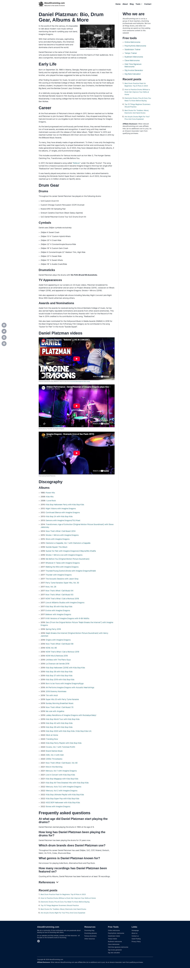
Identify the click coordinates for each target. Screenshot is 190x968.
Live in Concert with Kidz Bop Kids (60, 775)
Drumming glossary (90, 933)
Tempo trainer (112, 939)
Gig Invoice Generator (134, 70)
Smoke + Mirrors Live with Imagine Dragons (64, 555)
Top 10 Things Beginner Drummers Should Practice (60, 905)
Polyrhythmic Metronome (135, 46)
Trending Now (52, 739)
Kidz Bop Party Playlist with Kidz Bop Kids (63, 743)
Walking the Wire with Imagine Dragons (62, 567)
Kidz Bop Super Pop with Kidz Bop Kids (62, 798)
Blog (132, 4)
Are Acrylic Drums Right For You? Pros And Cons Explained (63, 913)
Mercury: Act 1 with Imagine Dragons (61, 771)
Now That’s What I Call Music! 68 (59, 644)
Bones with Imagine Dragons (58, 806)
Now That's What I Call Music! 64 (59, 591)
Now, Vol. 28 (51, 587)
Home (118, 4)
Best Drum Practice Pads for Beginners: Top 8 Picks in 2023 (63, 894)
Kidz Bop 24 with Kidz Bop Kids (59, 516)
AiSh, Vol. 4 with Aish (55, 755)
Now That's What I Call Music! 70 (59, 707)
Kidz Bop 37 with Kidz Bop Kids (59, 675)
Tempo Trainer (131, 53)
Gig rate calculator (114, 952)
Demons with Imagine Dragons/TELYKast (63, 520)
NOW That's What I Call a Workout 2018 (62, 599)
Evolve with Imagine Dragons (58, 610)
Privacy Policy (136, 941)
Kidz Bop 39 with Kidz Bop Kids (59, 727)
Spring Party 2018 (53, 629)
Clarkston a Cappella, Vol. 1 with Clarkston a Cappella (68, 543)
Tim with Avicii (52, 695)
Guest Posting (136, 939)
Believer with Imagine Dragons (58, 614)
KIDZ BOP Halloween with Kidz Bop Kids (63, 802)
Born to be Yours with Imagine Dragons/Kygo (65, 683)
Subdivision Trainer (133, 49)
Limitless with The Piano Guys (58, 660)
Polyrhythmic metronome (116, 933)
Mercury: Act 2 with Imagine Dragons (61, 791)
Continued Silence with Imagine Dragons (63, 512)
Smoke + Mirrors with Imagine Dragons (62, 535)
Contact (147, 4)
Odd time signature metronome (118, 947)
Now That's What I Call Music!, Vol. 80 (61, 763)
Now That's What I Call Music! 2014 (61, 531)
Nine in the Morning (54, 767)
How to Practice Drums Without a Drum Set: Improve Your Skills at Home (68, 898)
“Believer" (77, 163)
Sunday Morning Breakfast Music (59, 703)
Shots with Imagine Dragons (57, 539)
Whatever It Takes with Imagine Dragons (63, 563)
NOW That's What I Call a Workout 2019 (62, 652)
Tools (138, 4)
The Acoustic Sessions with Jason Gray (62, 579)
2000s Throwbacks (54, 759)
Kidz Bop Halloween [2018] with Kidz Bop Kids (65, 668)
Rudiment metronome (115, 941)
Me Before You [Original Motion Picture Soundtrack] (67, 559)
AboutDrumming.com (48, 927)
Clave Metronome (132, 60)
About (125, 4)
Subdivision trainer (114, 936)
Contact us (135, 936)
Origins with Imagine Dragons (58, 640)
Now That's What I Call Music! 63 (59, 595)
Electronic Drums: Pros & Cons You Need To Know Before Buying (65, 902)
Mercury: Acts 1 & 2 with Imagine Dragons (63, 787)
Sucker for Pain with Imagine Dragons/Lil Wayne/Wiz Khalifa (71, 551)
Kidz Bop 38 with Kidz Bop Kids (59, 672)
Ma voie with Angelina (55, 711)
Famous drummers (90, 936)
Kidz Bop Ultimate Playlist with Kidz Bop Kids (65, 795)
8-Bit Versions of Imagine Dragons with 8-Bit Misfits (67, 618)
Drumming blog (89, 930)
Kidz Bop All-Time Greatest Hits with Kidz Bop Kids (67, 783)
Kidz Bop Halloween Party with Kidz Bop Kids (65, 504)
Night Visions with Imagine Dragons (61, 508)
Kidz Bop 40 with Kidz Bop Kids (59, 723)
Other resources (89, 939)
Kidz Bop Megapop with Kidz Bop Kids (62, 779)
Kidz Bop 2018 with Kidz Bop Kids (60, 679)
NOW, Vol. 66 (51, 648)
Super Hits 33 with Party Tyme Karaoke (62, 699)
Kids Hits (49, 497)
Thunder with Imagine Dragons (59, 575)
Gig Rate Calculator (133, 74)
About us (134, 933)
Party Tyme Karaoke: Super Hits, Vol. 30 (62, 583)
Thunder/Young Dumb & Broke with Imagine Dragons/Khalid (71, 571)
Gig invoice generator (115, 950)
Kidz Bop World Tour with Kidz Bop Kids (62, 719)
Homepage (135, 930)
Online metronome (114, 930)
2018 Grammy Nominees (56, 691)
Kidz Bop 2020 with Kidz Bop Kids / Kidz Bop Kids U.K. (69, 731)
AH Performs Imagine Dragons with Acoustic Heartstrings (70, 687)
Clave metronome (113, 944)
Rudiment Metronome (134, 57)
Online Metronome (132, 42)
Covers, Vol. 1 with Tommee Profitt (60, 747)
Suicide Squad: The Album (56, 547)
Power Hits (50, 493)
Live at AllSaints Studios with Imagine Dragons (65, 602)
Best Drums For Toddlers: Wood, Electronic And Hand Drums (63, 909)
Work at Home (52, 735)
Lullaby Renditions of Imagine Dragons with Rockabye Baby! (71, 715)
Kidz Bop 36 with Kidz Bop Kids (59, 606)
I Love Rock (51, 501)
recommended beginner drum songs (80, 381)
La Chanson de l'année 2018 (57, 664)
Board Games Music (54, 751)
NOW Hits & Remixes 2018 (57, 656)
